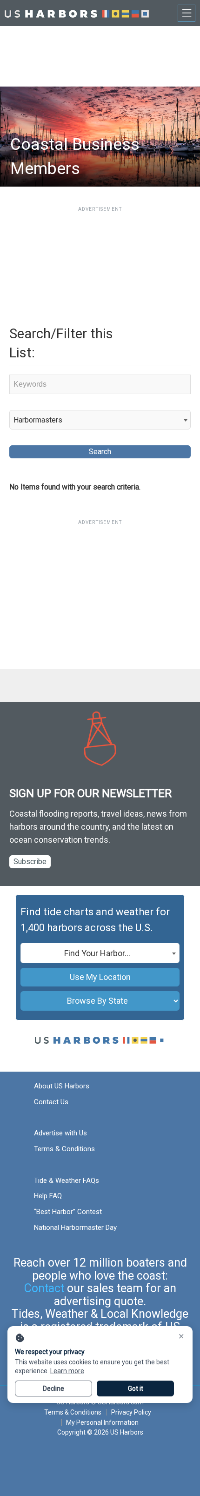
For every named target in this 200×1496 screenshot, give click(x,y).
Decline (53, 1388)
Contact (44, 1288)
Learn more (67, 1371)
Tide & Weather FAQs (66, 1180)
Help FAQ (48, 1196)
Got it (135, 1388)
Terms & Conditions (64, 1149)
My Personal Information (102, 1422)
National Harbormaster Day (75, 1227)
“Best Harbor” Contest (68, 1212)
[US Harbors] (77, 13)
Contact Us (51, 1102)
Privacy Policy (131, 1412)
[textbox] (100, 953)
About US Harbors (61, 1086)
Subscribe (30, 861)
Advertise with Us (60, 1133)
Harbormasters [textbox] (37, 420)
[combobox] (100, 419)
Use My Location (100, 977)
